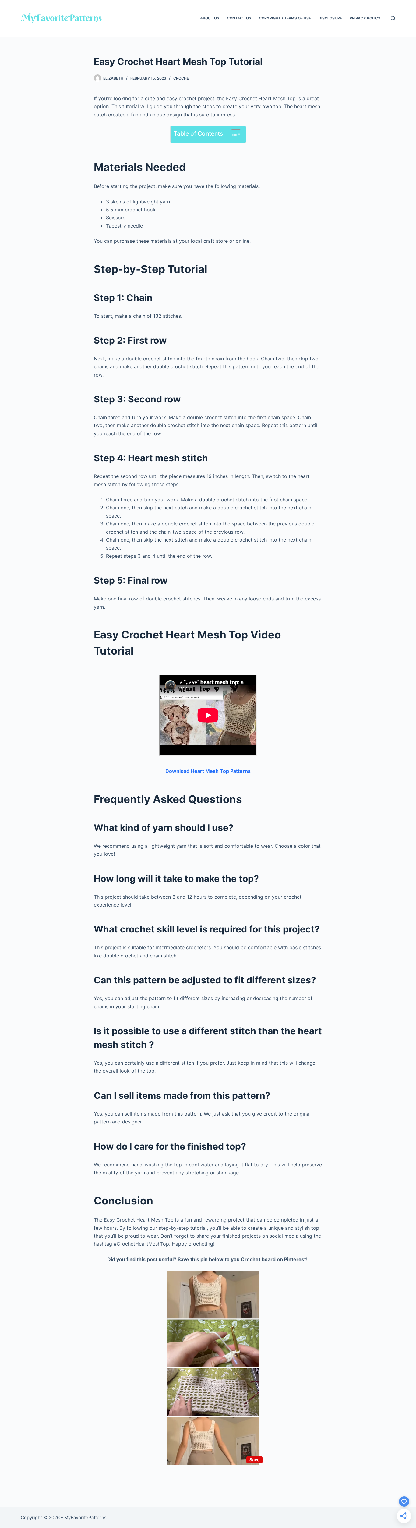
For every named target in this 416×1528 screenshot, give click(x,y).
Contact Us (239, 18)
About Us (209, 18)
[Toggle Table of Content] (233, 134)
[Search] (393, 18)
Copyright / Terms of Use (285, 18)
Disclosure (330, 18)
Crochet (182, 78)
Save (254, 1459)
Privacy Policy (365, 18)
